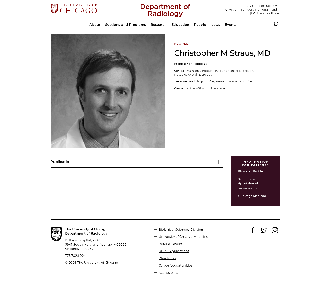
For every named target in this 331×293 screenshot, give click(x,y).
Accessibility (168, 273)
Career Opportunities (176, 265)
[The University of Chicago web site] (88, 9)
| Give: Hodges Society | (262, 5)
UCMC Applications (174, 251)
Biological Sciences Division (181, 229)
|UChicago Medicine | (265, 13)
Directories (167, 258)
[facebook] (252, 232)
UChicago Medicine (252, 196)
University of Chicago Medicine (183, 237)
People (181, 43)
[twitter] (263, 232)
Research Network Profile (233, 81)
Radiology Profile (201, 81)
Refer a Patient (170, 244)
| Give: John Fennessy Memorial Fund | (251, 9)
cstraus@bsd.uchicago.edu (206, 88)
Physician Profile (250, 171)
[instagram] (274, 232)
